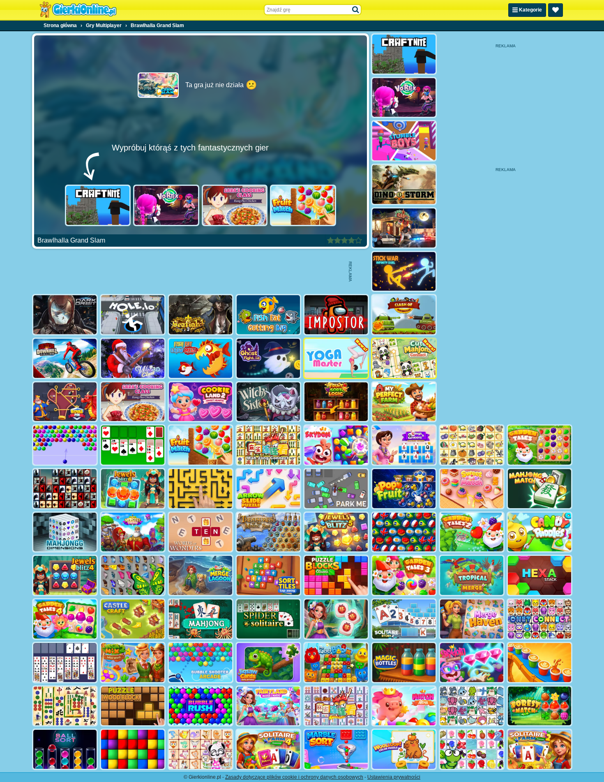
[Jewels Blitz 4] (65, 575)
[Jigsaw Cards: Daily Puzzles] (268, 662)
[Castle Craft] (133, 619)
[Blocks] (133, 749)
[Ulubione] (555, 10)
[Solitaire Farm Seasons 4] (268, 749)
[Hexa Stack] (539, 575)
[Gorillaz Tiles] (65, 488)
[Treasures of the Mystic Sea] (268, 532)
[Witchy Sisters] (268, 402)
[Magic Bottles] (404, 662)
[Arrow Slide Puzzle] (268, 488)
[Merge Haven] (472, 619)
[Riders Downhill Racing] (65, 358)
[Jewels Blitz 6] (133, 488)
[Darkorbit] (65, 314)
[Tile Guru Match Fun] (336, 619)
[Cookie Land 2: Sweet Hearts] (200, 402)
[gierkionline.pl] (78, 10)
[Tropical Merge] (472, 575)
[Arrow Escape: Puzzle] (200, 488)
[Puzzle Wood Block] (133, 706)
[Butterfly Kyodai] (133, 575)
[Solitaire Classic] (133, 445)
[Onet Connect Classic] (539, 619)
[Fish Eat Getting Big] (268, 314)
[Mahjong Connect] (268, 445)
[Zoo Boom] (336, 662)
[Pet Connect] (472, 706)
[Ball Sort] (65, 749)
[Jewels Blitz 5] (336, 532)
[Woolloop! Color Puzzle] (404, 749)
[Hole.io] (133, 314)
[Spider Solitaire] (268, 619)
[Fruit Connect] (472, 749)
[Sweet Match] (472, 488)
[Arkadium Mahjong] (200, 619)
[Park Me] (336, 488)
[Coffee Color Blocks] (539, 662)
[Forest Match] (539, 706)
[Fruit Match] (303, 205)
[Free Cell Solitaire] (65, 662)
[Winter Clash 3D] (133, 358)
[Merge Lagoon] (200, 575)
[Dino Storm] (404, 184)
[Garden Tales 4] (65, 619)
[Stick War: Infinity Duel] (404, 271)
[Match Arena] (404, 706)
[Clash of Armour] (404, 314)
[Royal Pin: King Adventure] (65, 402)
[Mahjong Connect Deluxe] (336, 706)
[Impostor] (336, 314)
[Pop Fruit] (404, 488)
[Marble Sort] (336, 749)
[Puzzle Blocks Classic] (336, 575)
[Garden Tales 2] (472, 532)
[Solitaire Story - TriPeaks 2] (404, 619)
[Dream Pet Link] (200, 749)
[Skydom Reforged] (472, 662)
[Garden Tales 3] (404, 575)
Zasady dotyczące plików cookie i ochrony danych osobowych (294, 777)
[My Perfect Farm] (404, 402)
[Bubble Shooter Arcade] (200, 662)
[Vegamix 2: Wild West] (133, 662)
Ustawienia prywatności (393, 777)
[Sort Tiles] (268, 575)
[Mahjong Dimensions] (65, 532)
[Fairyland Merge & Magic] (268, 706)
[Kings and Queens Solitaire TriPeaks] (404, 445)
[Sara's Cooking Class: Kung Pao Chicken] (235, 205)
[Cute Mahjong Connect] (404, 358)
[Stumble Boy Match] (404, 141)
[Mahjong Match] (539, 488)
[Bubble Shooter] (65, 445)
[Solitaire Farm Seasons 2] (539, 749)
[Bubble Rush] (200, 706)
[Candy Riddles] (539, 532)
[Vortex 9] (166, 205)
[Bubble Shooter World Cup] (404, 532)
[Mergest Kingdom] (133, 532)
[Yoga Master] (336, 358)
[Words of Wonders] (200, 532)
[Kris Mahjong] (472, 445)
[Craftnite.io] (98, 205)
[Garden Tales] (539, 445)
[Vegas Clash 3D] (404, 228)
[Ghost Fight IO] (268, 358)
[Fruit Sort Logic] (336, 402)
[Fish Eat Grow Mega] (200, 358)
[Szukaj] (356, 10)
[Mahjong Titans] (65, 706)
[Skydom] (336, 445)
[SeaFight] (200, 314)
